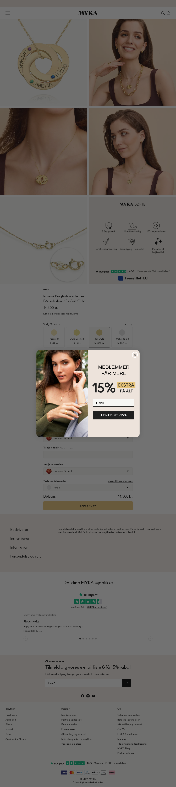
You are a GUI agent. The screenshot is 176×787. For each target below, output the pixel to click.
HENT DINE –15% (113, 415)
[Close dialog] (135, 354)
